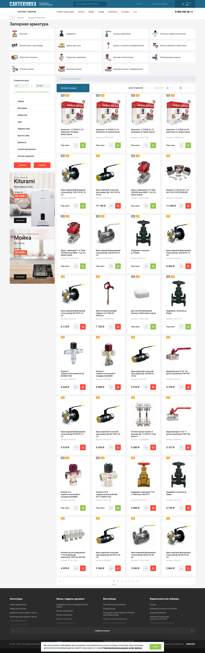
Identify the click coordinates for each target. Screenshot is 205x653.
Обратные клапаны (29, 57)
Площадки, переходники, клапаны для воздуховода (119, 613)
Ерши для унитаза (18, 621)
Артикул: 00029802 (103, 379)
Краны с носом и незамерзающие (128, 45)
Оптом (81, 12)
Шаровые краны (74, 69)
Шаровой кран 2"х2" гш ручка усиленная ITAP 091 (178, 372)
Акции (101, 12)
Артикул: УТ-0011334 (69, 560)
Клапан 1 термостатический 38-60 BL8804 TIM (72, 373)
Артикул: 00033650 (103, 198)
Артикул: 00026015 (173, 560)
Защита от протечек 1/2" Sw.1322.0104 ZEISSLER (177, 191)
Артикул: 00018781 (68, 500)
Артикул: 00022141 (173, 379)
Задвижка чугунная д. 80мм (176, 312)
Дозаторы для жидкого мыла (23, 617)
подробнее (20, 220)
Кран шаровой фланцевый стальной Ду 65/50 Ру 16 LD (73, 434)
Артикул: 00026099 (103, 560)
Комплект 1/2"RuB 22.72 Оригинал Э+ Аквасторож (143, 130)
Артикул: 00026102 (68, 440)
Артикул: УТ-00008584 (140, 440)
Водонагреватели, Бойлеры (164, 599)
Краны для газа (73, 45)
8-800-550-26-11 (184, 11)
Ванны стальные (64, 615)
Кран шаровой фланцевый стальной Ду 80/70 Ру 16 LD (73, 313)
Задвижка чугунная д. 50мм (176, 493)
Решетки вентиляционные (115, 619)
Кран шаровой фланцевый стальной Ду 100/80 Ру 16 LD (178, 252)
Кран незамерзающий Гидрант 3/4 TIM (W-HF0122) (106, 313)
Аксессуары (16, 599)
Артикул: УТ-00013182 (175, 137)
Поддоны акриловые (66, 627)
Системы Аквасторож (123, 57)
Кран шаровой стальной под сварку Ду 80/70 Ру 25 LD (108, 434)
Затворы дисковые (122, 34)
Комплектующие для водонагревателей (159, 618)
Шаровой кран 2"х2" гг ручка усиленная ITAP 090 (178, 433)
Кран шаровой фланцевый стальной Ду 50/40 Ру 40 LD (178, 554)
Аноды (153, 604)
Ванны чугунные (64, 619)
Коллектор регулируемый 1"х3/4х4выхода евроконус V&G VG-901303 (73, 554)
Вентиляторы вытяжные (114, 604)
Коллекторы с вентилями (31, 45)
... (133, 581)
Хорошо (155, 647)
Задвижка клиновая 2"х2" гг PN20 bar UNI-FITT (143, 493)
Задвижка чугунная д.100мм (140, 251)
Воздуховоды (109, 608)
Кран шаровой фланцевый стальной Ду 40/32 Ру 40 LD (143, 554)
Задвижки (71, 34)
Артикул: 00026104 (173, 258)
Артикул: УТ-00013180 (140, 137)
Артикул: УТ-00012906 (105, 319)
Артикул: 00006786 (173, 440)
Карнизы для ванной (66, 623)
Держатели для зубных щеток (23, 612)
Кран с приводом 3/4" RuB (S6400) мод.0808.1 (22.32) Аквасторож (143, 192)
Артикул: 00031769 (103, 500)
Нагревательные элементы (162, 623)
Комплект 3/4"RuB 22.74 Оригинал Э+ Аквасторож (108, 130)
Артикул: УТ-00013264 (140, 198)
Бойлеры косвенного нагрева (163, 608)
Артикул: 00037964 (138, 500)
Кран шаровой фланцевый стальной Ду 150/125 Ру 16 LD (73, 192)
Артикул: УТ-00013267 (140, 319)
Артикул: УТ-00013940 (140, 560)
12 (137, 581)
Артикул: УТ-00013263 (69, 258)
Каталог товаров (27, 12)
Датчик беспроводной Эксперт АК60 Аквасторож (143, 312)
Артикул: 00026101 (138, 379)
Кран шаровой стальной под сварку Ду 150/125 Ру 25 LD (108, 192)
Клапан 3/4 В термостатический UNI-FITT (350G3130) (107, 494)
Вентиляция (109, 599)
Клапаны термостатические (173, 34)
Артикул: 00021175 (173, 319)
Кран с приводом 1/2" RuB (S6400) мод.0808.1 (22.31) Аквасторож (73, 252)
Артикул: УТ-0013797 (104, 258)
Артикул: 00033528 (68, 198)
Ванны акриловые (64, 611)
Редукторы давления (76, 57)
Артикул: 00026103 (68, 319)
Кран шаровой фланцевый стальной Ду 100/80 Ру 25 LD (108, 252)
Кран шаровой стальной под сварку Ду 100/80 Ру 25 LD (142, 373)
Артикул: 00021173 (173, 500)
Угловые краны (27, 69)
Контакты (112, 12)
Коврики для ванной (19, 625)
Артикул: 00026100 (103, 440)
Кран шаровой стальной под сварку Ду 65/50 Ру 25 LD (108, 554)
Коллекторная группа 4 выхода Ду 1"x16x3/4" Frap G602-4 (143, 434)
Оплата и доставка (65, 12)
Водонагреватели (158, 612)
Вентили (23, 34)
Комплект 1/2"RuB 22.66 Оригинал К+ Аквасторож (178, 130)
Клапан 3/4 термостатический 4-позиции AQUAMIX (71, 494)
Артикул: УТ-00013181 (105, 137)
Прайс (91, 12)
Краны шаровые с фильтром (173, 45)
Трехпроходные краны (170, 57)
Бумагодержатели (18, 604)
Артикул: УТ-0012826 (174, 198)
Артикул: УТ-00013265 (69, 137)
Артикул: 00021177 (138, 258)
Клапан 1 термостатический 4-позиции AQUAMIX (106, 373)
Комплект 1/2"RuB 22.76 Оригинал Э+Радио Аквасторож (72, 131)
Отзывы (125, 12)
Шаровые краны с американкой (128, 69)
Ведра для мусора (18, 608)
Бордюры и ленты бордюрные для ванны (72, 605)
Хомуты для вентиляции (114, 623)
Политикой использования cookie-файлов (122, 648)
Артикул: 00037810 (68, 379)
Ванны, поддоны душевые (70, 599)
